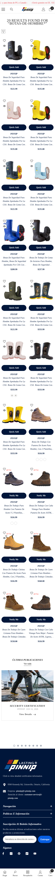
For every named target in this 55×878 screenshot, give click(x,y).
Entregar (45, 839)
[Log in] (43, 9)
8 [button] (41, 746)
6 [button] (33, 746)
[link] (15, 873)
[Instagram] (11, 853)
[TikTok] (27, 853)
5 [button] (29, 746)
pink (15, 395)
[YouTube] (35, 853)
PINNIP (13, 74)
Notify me (13, 495)
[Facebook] (3, 853)
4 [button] (26, 746)
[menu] (3, 9)
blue (12, 395)
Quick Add (14, 67)
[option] (27, 695)
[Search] (11, 9)
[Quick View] (4, 46)
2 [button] (18, 746)
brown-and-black (37, 459)
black (15, 523)
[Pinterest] (19, 853)
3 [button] (22, 746)
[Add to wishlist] (4, 40)
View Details (25, 714)
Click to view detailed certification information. (23, 776)
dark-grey (41, 459)
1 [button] (14, 746)
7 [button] (37, 746)
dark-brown (44, 459)
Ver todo (27, 664)
